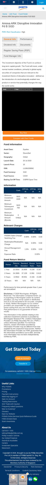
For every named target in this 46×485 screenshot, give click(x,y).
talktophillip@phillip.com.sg (12, 433)
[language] (4, 1)
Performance (26, 39)
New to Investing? (8, 409)
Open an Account (23, 358)
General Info (10, 39)
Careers (5, 443)
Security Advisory (32, 474)
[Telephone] (23, 2)
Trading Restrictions (9, 402)
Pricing (4, 392)
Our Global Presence (9, 438)
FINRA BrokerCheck (9, 419)
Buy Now (23, 133)
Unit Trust (13, 14)
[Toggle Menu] (5, 8)
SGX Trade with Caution (11, 404)
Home (4, 14)
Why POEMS (6, 387)
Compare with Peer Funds (23, 138)
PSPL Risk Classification (11, 32)
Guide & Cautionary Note (31, 471)
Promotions (6, 389)
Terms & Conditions (12, 471)
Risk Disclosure (36, 467)
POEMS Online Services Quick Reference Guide (19, 416)
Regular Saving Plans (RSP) (17, 50)
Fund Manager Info (12, 56)
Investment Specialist (10, 445)
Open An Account (8, 399)
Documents (25, 45)
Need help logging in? (10, 397)
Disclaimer (8, 467)
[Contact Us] (14, 2)
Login (41, 2)
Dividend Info (10, 45)
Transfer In (23, 364)
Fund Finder (23, 14)
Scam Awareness (8, 421)
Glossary (5, 411)
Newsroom (6, 448)
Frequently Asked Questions (12, 406)
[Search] (43, 8)
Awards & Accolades (9, 441)
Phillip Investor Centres (10, 436)
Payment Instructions (10, 394)
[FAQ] (32, 2)
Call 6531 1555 (7, 431)
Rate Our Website (8, 414)
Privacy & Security (21, 467)
